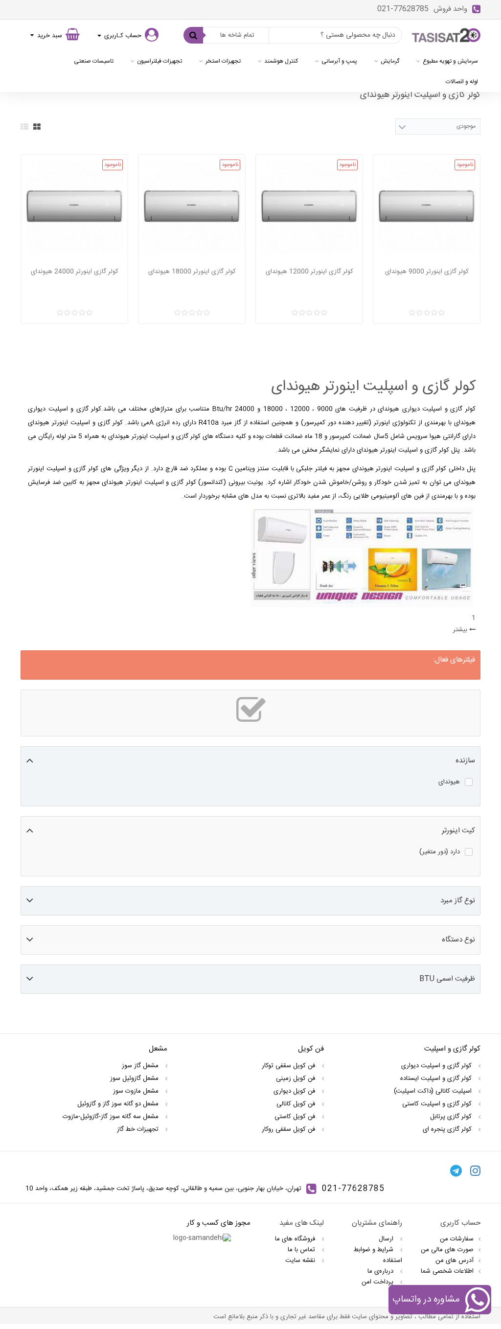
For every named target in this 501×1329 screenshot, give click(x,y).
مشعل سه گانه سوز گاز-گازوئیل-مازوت (111, 1116)
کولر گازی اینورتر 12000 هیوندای (309, 271)
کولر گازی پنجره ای (448, 1129)
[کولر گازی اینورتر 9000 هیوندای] (426, 208)
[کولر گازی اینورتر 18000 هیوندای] (192, 208)
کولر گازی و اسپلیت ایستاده (437, 1078)
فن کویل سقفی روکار (289, 1129)
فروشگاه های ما (296, 1239)
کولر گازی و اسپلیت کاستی (438, 1104)
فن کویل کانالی (296, 1104)
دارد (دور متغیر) (439, 852)
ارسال (387, 1239)
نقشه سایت (301, 1260)
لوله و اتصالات (462, 82)
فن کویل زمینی (296, 1078)
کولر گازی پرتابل (452, 1116)
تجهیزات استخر (223, 61)
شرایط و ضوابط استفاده (378, 1255)
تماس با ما (302, 1249)
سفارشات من (457, 1239)
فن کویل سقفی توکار (289, 1065)
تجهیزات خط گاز (138, 1129)
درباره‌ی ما (381, 1271)
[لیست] (24, 127)
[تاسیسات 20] (446, 35)
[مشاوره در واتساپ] (477, 1301)
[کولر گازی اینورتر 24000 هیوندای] (74, 208)
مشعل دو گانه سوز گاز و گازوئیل (118, 1104)
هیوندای (449, 782)
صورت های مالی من (447, 1249)
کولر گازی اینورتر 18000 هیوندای (192, 271)
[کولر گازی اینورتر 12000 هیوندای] (309, 208)
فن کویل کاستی (295, 1116)
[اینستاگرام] (475, 1170)
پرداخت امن (378, 1282)
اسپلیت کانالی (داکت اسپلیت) (434, 1091)
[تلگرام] (456, 1170)
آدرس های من (454, 1260)
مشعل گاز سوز (141, 1065)
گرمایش (390, 61)
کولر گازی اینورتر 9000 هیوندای (427, 271)
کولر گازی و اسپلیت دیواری (437, 1065)
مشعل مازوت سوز (136, 1091)
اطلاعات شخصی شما (447, 1271)
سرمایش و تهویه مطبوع (450, 61)
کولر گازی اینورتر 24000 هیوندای (74, 271)
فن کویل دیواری (295, 1091)
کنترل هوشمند (281, 61)
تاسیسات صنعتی (94, 61)
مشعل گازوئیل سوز (135, 1078)
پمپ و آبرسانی (339, 61)
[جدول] (37, 127)
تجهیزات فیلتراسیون (159, 61)
